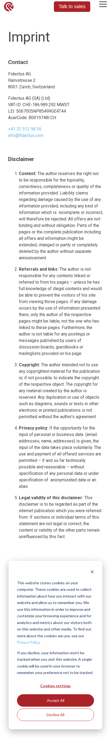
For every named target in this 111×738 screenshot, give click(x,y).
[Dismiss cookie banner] (92, 572)
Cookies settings (55, 685)
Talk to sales (72, 6)
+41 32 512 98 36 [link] (24, 129)
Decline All (55, 714)
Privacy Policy (28, 642)
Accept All (55, 700)
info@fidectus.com (25, 135)
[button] (103, 3)
